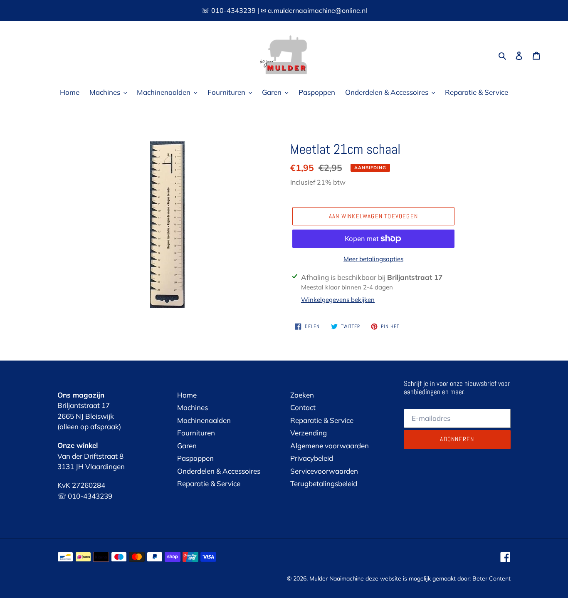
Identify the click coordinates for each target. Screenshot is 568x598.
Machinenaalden (204, 420)
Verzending (308, 432)
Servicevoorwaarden (324, 471)
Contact (303, 407)
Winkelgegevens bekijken (338, 300)
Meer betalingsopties (373, 259)
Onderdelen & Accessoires (218, 471)
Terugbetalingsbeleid (323, 483)
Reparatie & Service (208, 483)
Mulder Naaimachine (336, 578)
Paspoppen (195, 458)
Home (187, 394)
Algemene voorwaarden (329, 445)
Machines (192, 407)
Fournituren (196, 432)
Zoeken (302, 394)
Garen (187, 445)
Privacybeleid (311, 458)
